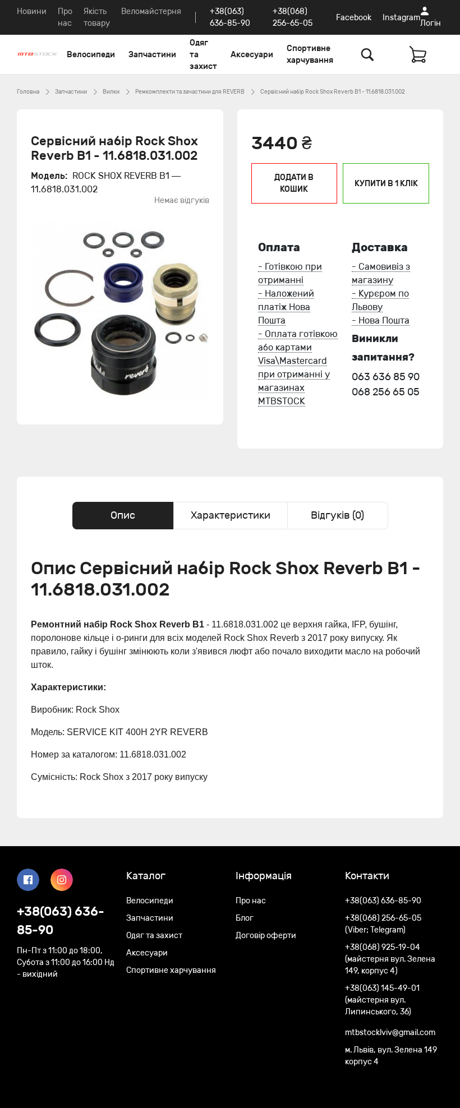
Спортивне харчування (310, 54)
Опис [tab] (123, 515)
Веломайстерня (151, 11)
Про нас (251, 901)
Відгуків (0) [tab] (337, 515)
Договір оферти (266, 935)
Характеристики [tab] (230, 515)
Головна (28, 92)
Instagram (401, 17)
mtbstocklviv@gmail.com (390, 1032)
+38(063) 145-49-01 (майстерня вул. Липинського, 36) (382, 1000)
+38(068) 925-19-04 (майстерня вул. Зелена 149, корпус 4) (390, 959)
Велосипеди (91, 54)
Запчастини (152, 54)
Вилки (111, 92)
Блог (245, 918)
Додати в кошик (294, 183)
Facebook (353, 17)
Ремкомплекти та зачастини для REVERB (190, 92)
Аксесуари (252, 54)
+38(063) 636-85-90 (60, 921)
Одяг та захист (203, 54)
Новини (32, 11)
